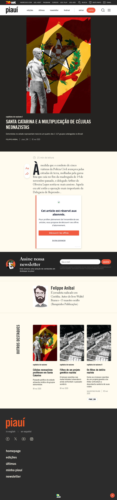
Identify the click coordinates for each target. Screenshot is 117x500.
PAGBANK (46, 2)
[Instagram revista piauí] (31, 439)
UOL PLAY (63, 2)
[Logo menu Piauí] (12, 10)
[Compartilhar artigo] (27, 173)
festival (67, 10)
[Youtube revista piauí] (23, 439)
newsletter (54, 10)
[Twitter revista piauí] (15, 439)
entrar (81, 10)
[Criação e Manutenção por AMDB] (58, 495)
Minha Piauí (14, 470)
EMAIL (109, 2)
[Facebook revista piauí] (7, 439)
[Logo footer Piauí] (58, 423)
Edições (11, 457)
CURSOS (55, 2)
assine (106, 261)
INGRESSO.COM (26, 2)
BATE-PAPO (97, 2)
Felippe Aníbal (62, 288)
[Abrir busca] (103, 10)
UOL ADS (72, 2)
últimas (42, 10)
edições (30, 10)
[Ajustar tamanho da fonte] (27, 168)
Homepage (13, 451)
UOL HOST (37, 2)
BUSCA (84, 2)
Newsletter (13, 476)
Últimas (11, 463)
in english (10, 431)
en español (26, 431)
